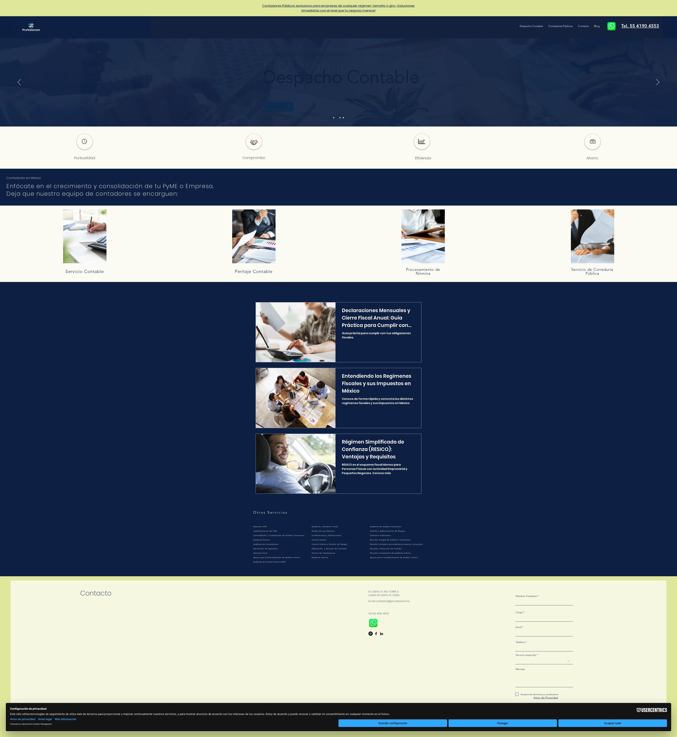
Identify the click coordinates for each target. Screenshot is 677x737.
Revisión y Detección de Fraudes (386, 549)
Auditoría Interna (320, 557)
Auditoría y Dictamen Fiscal (325, 526)
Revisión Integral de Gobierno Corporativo (390, 540)
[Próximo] (657, 82)
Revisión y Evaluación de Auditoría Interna (390, 553)
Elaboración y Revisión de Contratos (329, 549)
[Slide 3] (340, 117)
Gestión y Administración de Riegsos (387, 531)
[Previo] (19, 82)
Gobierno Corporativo (380, 535)
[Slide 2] (336, 117)
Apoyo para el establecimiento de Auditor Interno (394, 557)
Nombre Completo (526, 596)
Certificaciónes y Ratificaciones (326, 535)
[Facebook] (376, 633)
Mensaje (520, 669)
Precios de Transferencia (323, 553)
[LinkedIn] (381, 633)
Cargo (519, 612)
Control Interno (319, 540)
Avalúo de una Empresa (323, 531)
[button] (531, 26)
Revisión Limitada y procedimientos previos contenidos (396, 544)
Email (519, 627)
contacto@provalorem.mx (392, 601)
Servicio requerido (526, 655)
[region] (84, 234)
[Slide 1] (333, 117)
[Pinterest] (370, 633)
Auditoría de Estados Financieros (385, 526)
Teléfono (520, 642)
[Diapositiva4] (343, 117)
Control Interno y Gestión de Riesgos (329, 544)
